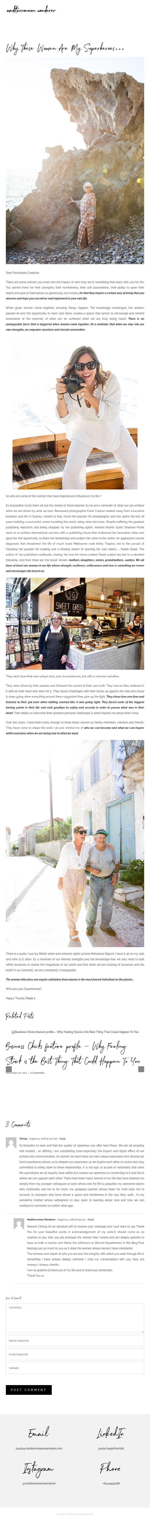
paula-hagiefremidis (111, 1448)
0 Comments (37, 1073)
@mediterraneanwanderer (39, 1483)
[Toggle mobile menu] (142, 6)
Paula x (30, 998)
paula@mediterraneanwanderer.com (39, 1448)
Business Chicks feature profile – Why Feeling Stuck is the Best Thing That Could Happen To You (73, 1055)
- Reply (61, 1138)
